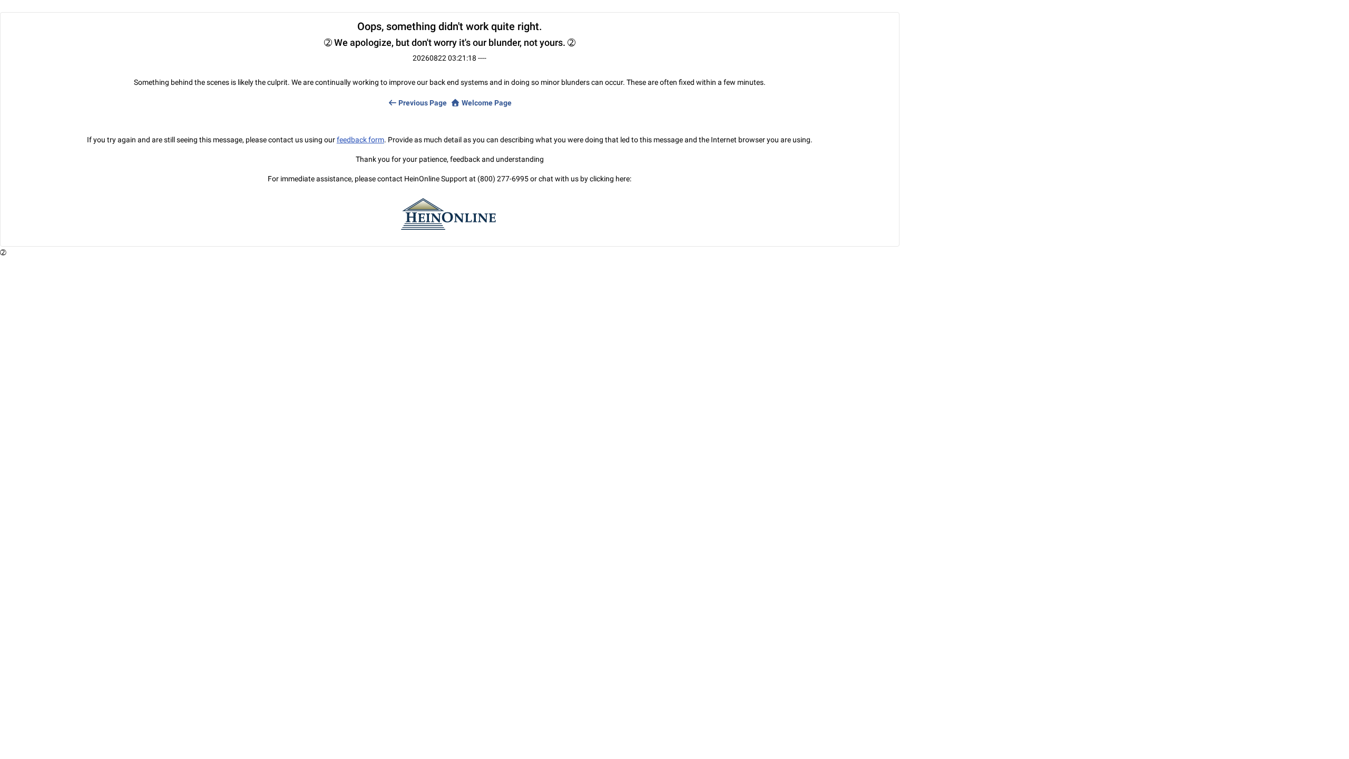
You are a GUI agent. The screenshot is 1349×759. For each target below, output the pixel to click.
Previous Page (422, 103)
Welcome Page (486, 103)
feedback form (360, 139)
